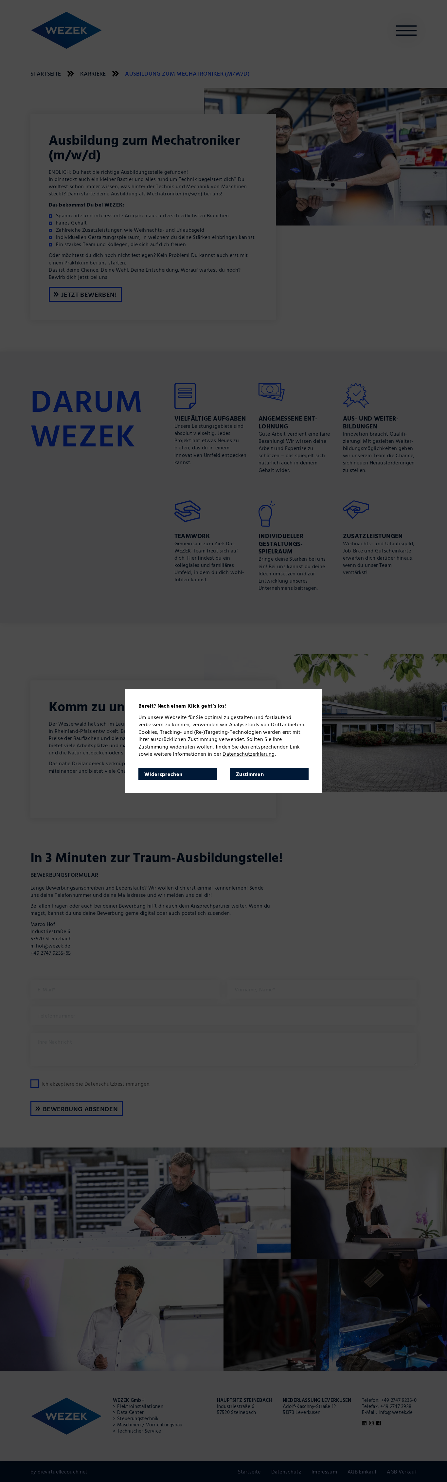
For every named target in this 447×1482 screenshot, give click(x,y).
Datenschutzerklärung (249, 754)
